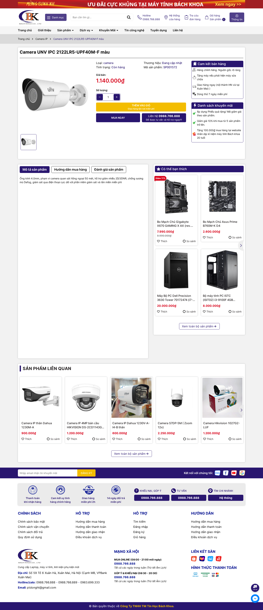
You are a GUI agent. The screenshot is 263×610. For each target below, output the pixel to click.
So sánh (191, 241)
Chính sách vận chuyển (33, 527)
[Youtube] (234, 472)
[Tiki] (210, 558)
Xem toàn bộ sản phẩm (197, 326)
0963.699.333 (90, 582)
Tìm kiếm (139, 521)
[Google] (242, 472)
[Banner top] (131, 3)
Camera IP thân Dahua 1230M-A (36, 425)
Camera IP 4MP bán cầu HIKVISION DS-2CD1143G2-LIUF (86, 425)
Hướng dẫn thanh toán (91, 527)
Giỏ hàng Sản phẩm (217, 17)
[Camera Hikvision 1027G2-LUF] (222, 398)
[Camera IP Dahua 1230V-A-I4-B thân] (131, 398)
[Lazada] (202, 558)
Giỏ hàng (139, 537)
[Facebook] (226, 472)
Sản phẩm (64, 30)
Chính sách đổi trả (30, 532)
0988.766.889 (67, 582)
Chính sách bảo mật (31, 521)
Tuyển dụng (158, 30)
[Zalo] (217, 472)
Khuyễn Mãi (107, 30)
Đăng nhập (140, 527)
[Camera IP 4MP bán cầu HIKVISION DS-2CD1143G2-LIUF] (86, 398)
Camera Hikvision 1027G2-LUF (221, 425)
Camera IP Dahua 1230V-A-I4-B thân (131, 425)
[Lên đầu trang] (255, 577)
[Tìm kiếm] (128, 17)
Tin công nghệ (134, 30)
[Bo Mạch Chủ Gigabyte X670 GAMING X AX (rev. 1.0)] (176, 196)
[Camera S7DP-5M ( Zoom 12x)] (177, 398)
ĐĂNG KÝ (86, 473)
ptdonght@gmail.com (41, 587)
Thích (164, 241)
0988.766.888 (151, 498)
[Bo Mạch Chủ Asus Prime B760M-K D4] (222, 196)
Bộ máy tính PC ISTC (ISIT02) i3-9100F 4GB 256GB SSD (218, 298)
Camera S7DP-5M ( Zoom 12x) (175, 425)
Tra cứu (195, 17)
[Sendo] (218, 558)
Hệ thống (174, 17)
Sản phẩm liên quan (47, 368)
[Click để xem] (55, 96)
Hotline (151, 17)
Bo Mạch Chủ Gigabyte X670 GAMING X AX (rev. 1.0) (174, 224)
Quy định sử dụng (30, 537)
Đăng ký (139, 532)
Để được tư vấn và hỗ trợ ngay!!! (164, 117)
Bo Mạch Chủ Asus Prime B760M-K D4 (220, 223)
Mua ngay (118, 117)
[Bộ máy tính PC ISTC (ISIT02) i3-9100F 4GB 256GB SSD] (222, 270)
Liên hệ (178, 30)
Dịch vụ (85, 30)
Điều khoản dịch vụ (89, 537)
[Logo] (30, 17)
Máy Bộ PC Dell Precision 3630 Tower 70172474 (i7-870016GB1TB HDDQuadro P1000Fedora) (175, 298)
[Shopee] (194, 558)
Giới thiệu (44, 30)
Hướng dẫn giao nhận (90, 532)
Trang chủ (25, 30)
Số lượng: (102, 90)
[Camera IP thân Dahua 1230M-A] (41, 398)
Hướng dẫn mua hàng (90, 521)
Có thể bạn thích (174, 169)
